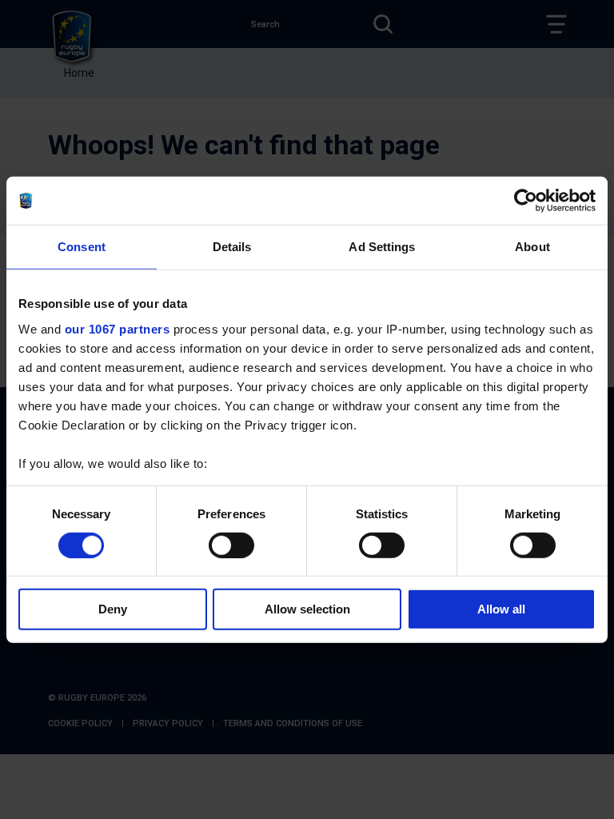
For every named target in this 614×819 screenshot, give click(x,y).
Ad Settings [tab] (382, 247)
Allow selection (307, 609)
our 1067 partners (117, 328)
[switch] (231, 545)
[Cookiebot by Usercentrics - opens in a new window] (526, 201)
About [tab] (532, 247)
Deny (112, 609)
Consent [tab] (82, 247)
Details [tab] (232, 247)
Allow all (501, 609)
